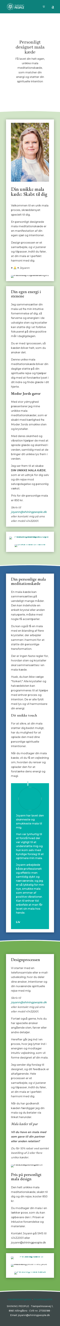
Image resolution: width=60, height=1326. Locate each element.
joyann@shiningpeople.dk (29, 512)
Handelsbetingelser (20, 1299)
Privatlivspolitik (43, 1299)
